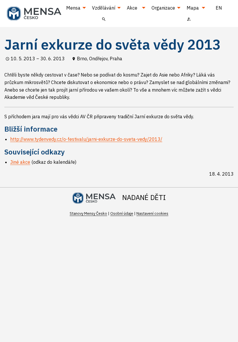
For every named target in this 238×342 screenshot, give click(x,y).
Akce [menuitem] (132, 8)
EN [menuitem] (219, 8)
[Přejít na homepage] (36, 12)
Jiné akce (20, 162)
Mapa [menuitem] (193, 8)
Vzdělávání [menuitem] (103, 8)
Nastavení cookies (152, 213)
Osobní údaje (121, 213)
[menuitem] (104, 18)
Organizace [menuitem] (163, 8)
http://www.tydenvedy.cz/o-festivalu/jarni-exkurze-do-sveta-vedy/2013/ (86, 139)
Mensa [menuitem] (73, 8)
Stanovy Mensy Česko (88, 213)
